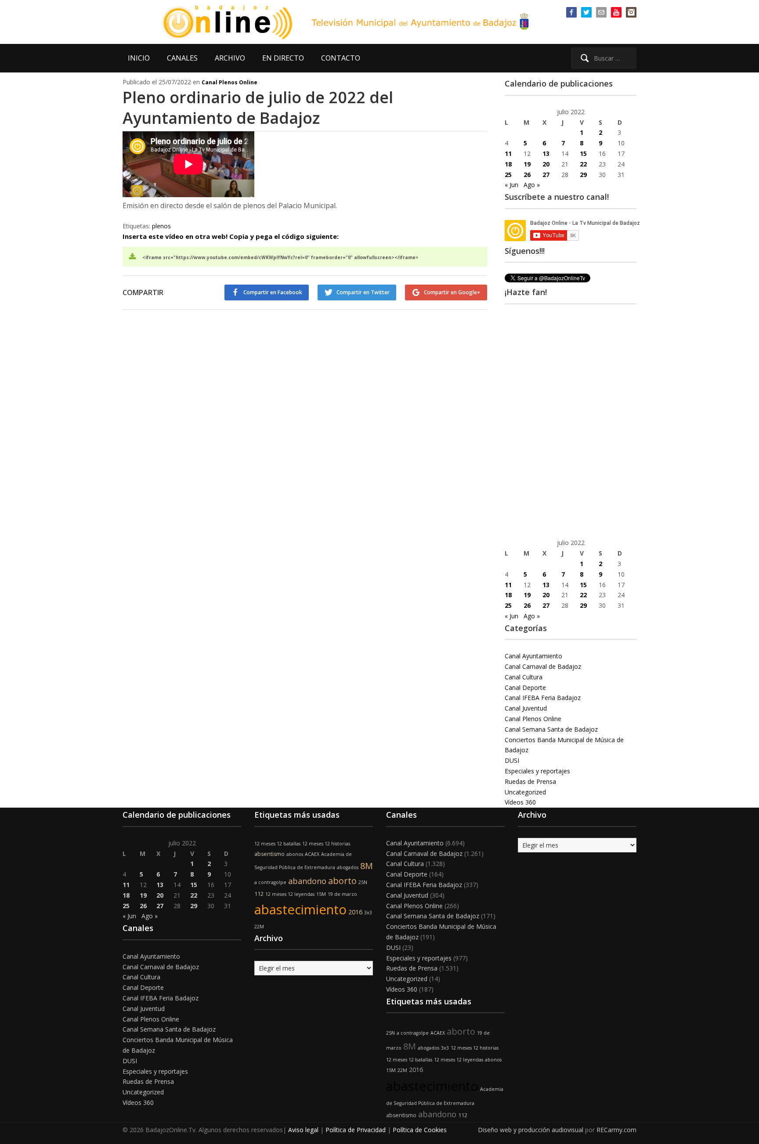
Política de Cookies (420, 1130)
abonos (294, 854)
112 (259, 894)
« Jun (511, 184)
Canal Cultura (523, 677)
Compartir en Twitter (363, 292)
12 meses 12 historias (326, 844)
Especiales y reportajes (537, 771)
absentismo (269, 854)
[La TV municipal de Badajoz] (232, 21)
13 (545, 153)
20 (545, 164)
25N (362, 882)
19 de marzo (342, 894)
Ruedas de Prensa (530, 781)
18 (508, 164)
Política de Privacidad (355, 1130)
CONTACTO (340, 58)
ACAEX (312, 854)
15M (321, 894)
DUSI (512, 760)
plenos (161, 226)
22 (583, 164)
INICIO (139, 58)
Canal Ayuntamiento (533, 656)
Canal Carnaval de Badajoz (543, 666)
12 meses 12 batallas (277, 844)
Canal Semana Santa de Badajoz (551, 729)
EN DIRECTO (283, 58)
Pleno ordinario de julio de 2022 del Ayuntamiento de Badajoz (258, 108)
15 (583, 153)
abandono (307, 881)
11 (508, 153)
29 (583, 174)
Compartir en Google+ (452, 292)
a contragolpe (270, 882)
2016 (355, 912)
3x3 (368, 912)
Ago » (532, 184)
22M (259, 927)
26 (527, 174)
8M (366, 866)
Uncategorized (525, 792)
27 (545, 174)
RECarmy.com (616, 1130)
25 (508, 174)
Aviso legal (303, 1130)
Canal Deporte (525, 687)
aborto (342, 881)
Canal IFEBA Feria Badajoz (543, 697)
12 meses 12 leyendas (289, 894)
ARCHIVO (230, 58)
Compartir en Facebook (272, 292)
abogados (347, 867)
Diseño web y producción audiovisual (530, 1130)
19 (527, 164)
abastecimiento (300, 909)
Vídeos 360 (520, 802)
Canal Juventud (526, 708)
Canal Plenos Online (229, 82)
